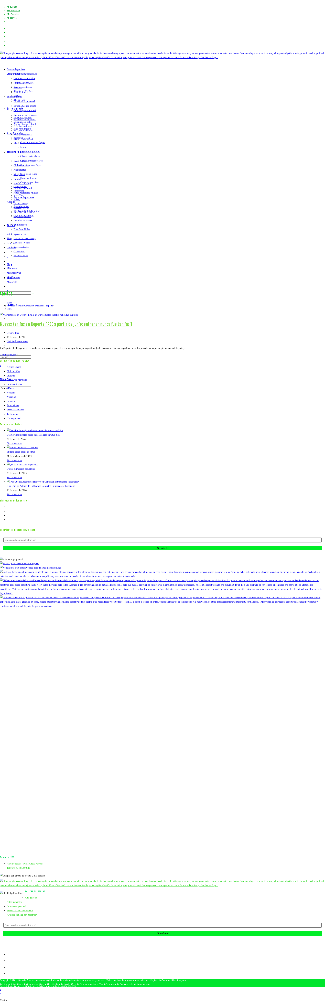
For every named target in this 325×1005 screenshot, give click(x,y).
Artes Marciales (15, 133)
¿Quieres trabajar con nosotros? (22, 915)
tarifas (9, 308)
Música (10, 388)
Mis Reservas (13, 10)
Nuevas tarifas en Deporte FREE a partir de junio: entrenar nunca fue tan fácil (66, 324)
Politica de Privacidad (10, 984)
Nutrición (11, 397)
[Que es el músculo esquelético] (22, 464)
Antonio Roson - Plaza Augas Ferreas (24, 863)
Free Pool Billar (22, 229)
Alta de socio (20, 92)
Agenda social (21, 206)
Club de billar (13, 371)
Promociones (21, 341)
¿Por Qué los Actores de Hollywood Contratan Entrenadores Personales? (41, 486)
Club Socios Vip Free (25, 83)
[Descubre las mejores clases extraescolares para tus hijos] (35, 430)
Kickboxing (20, 169)
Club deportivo (21, 165)
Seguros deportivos (24, 197)
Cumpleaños (20, 224)
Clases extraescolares (31, 160)
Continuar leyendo (9, 355)
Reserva (11, 243)
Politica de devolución (63, 984)
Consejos (11, 375)
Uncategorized (13, 418)
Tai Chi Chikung (22, 183)
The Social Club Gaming (27, 211)
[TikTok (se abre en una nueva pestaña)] (8, 45)
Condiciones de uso (140, 984)
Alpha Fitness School (25, 124)
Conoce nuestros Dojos (32, 142)
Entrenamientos (14, 384)
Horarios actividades (24, 78)
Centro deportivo (16, 69)
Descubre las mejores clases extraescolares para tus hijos (33, 435)
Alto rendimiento (22, 128)
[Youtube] (8, 519)
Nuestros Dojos (22, 137)
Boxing (17, 179)
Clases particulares (30, 156)
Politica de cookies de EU (37, 984)
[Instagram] (8, 515)
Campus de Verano (24, 215)
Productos (11, 401)
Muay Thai (19, 174)
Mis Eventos (13, 14)
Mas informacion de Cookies (113, 984)
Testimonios (12, 414)
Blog (9, 233)
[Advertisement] (162, 261)
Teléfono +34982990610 (18, 868)
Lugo (23, 147)
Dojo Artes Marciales (17, 380)
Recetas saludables (15, 409)
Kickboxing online (30, 151)
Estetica (18, 87)
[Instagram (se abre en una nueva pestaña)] (9, 36)
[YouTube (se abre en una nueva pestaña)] (9, 41)
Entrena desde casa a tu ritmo (21, 452)
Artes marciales (14, 902)
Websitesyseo (178, 980)
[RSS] (8, 524)
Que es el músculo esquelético (21, 469)
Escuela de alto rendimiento (20, 910)
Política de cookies (86, 984)
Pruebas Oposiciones (25, 119)
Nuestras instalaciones (25, 73)
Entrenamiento (14, 96)
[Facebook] (8, 511)
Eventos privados (23, 220)
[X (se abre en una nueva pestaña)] (8, 28)
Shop (9, 238)
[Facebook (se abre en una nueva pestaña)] (9, 32)
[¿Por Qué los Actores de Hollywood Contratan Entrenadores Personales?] (43, 481)
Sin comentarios (14, 443)
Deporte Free (13, 333)
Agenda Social (14, 367)
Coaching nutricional (25, 110)
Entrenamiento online (25, 105)
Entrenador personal (24, 101)
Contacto (11, 247)
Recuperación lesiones (25, 115)
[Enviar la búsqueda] (33, 293)
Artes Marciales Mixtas (26, 192)
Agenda (11, 201)
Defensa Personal (23, 188)
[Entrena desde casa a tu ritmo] (22, 447)
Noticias (11, 341)
